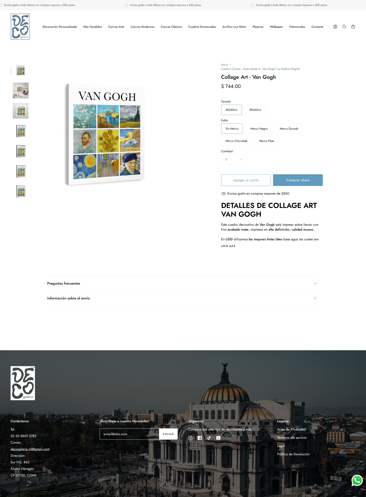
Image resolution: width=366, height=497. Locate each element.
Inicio (224, 64)
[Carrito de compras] (353, 26)
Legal (281, 445)
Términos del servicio (292, 437)
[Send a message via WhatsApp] (357, 480)
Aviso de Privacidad (291, 429)
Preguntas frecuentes (63, 283)
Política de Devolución (293, 454)
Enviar (168, 434)
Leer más (228, 246)
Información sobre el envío (68, 298)
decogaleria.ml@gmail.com (30, 449)
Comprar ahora (297, 180)
